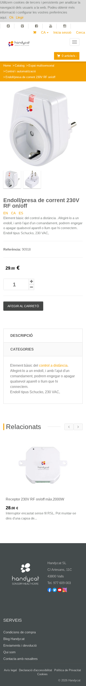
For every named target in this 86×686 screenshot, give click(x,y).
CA (13, 213)
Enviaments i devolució (20, 645)
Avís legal (10, 670)
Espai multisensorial (41, 65)
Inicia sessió (62, 32)
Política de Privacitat (67, 670)
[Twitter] (7, 26)
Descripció (21, 335)
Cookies (42, 674)
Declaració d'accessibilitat (35, 670)
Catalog (19, 65)
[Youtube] (51, 26)
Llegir (20, 17)
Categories (22, 349)
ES (21, 213)
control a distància (53, 365)
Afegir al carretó (23, 306)
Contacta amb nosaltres (20, 659)
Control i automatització (21, 71)
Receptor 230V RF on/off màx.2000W (35, 499)
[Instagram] (65, 26)
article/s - (69, 55)
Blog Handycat (13, 639)
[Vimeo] (23, 26)
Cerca (80, 32)
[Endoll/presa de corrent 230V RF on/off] (43, 126)
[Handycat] (18, 42)
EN (5, 213)
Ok (11, 17)
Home (7, 65)
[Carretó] (34, 32)
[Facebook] (37, 26)
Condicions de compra (19, 632)
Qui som (9, 652)
